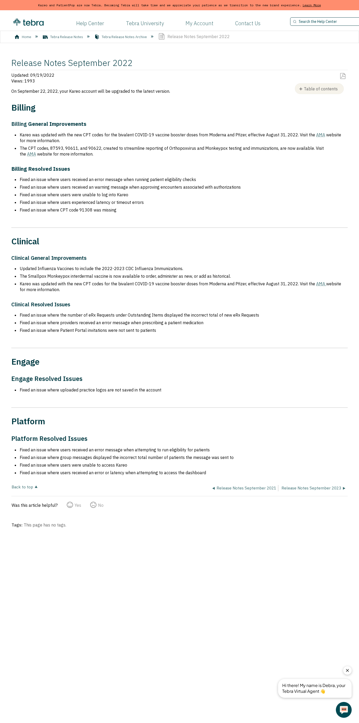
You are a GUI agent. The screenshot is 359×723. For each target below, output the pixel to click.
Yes (78, 505)
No (101, 505)
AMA (320, 134)
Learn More (311, 5)
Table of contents (321, 88)
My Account (199, 23)
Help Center (90, 23)
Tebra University (145, 23)
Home (26, 37)
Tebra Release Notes (66, 37)
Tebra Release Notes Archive (124, 37)
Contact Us (247, 23)
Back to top (22, 486)
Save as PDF (342, 76)
